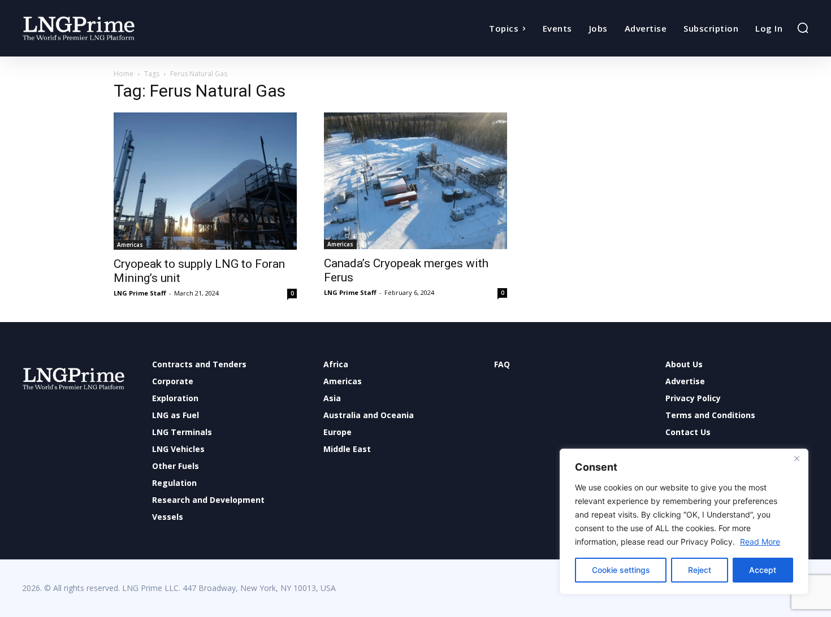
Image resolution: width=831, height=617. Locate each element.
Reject (699, 570)
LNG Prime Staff (140, 293)
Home (123, 74)
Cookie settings (621, 570)
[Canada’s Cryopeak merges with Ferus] (415, 180)
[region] (684, 521)
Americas (130, 245)
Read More (760, 541)
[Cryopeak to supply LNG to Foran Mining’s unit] (205, 181)
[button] (803, 27)
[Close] (796, 458)
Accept (762, 570)
